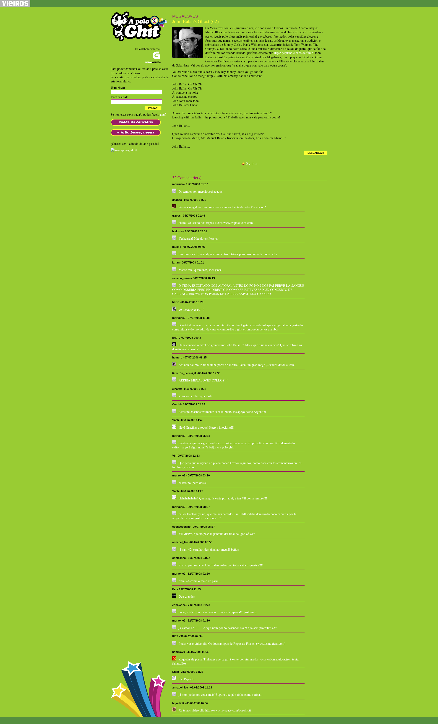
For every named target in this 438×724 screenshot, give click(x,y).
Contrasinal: (119, 97)
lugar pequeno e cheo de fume (293, 53)
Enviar (153, 108)
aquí (163, 114)
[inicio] (139, 39)
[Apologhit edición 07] (124, 150)
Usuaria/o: (118, 88)
